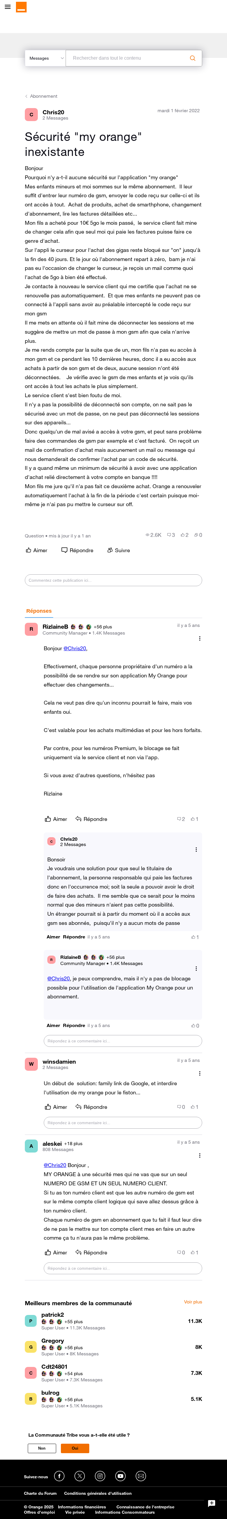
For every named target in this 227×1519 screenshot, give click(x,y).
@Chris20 (75, 648)
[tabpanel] (113, 949)
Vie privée (75, 1512)
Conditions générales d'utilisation (98, 1493)
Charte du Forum (40, 1493)
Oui (75, 1448)
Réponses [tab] (39, 611)
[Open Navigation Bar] (9, 7)
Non (42, 1448)
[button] (53, 936)
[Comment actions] (199, 638)
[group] (153, 535)
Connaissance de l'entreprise (145, 1507)
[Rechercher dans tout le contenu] (192, 58)
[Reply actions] (196, 850)
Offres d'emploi (39, 1512)
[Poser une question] (211, 1503)
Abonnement (43, 96)
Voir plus (193, 1302)
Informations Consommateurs (125, 1512)
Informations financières (82, 1507)
